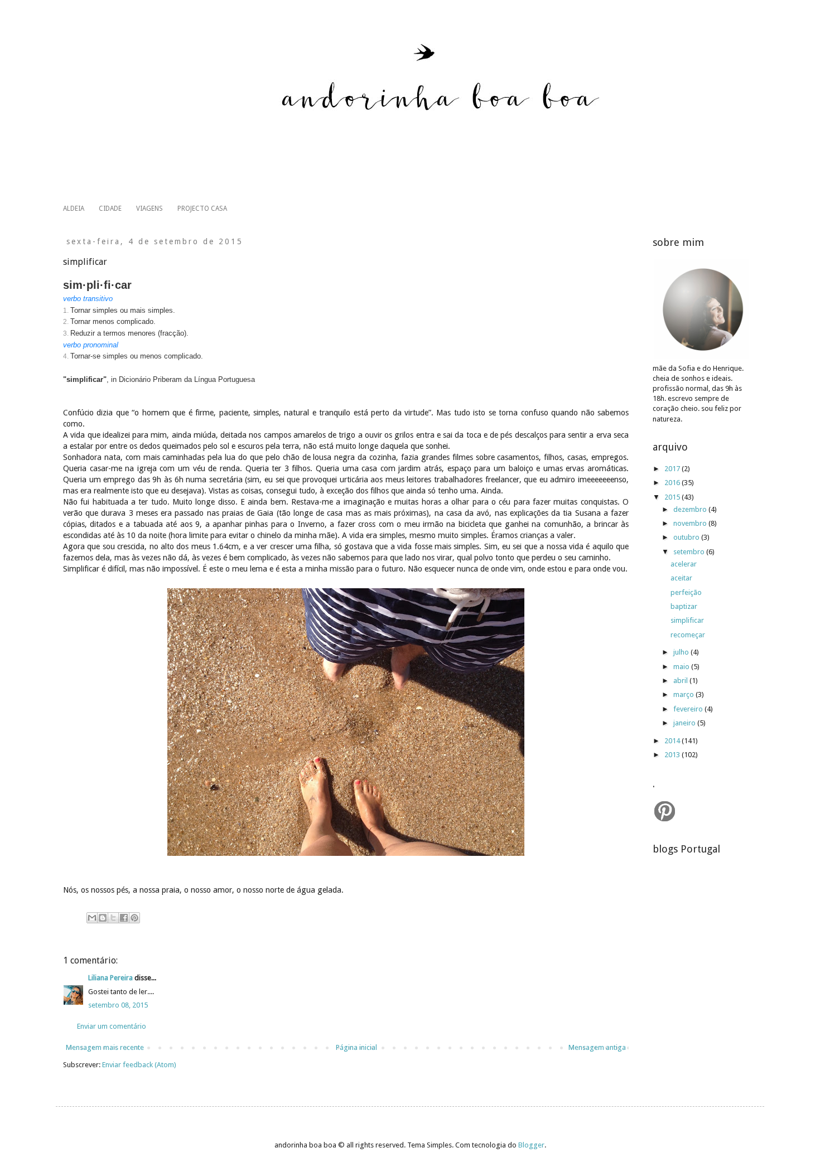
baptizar (684, 606)
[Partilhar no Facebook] (123, 917)
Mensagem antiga (597, 1047)
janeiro (685, 723)
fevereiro (689, 709)
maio (682, 666)
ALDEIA (73, 208)
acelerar (684, 564)
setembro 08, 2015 (118, 1005)
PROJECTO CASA (202, 208)
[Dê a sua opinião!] (102, 917)
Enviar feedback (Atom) (139, 1065)
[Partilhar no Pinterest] (134, 917)
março (684, 694)
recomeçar (688, 635)
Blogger (531, 1145)
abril (681, 680)
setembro (689, 552)
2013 (673, 754)
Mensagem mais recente (105, 1047)
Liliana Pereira (110, 978)
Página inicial (356, 1047)
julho (682, 652)
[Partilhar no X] (113, 917)
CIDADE (110, 208)
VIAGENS (149, 208)
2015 (673, 497)
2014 (673, 741)
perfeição (686, 592)
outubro (687, 537)
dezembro (690, 509)
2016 (673, 482)
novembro (690, 523)
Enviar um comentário (111, 1026)
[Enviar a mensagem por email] (92, 917)
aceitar (681, 578)
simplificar (687, 620)
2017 (673, 468)
